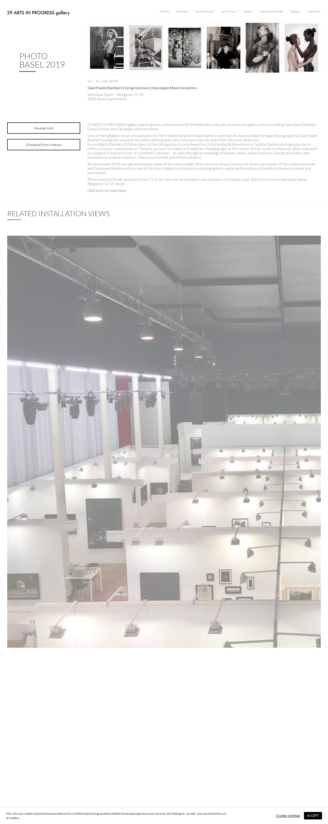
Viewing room (44, 128)
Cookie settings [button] (288, 816)
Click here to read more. (107, 190)
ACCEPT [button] (313, 816)
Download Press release (43, 145)
